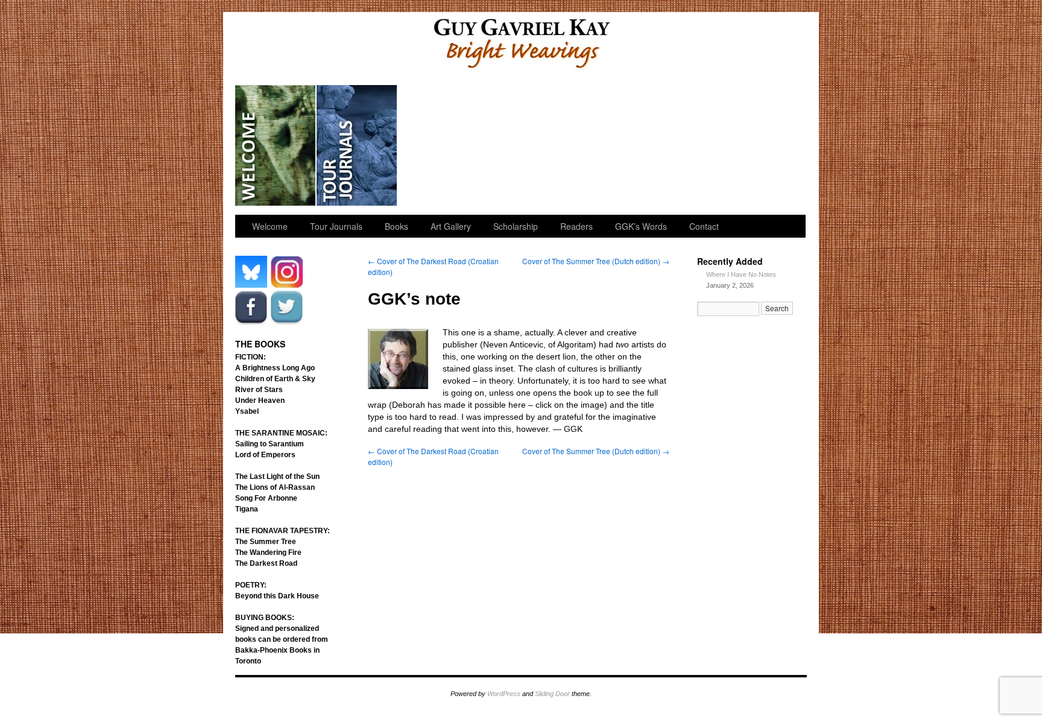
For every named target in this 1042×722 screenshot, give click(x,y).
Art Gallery (438, 145)
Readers (601, 145)
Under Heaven (260, 400)
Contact (704, 226)
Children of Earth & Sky (275, 379)
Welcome (276, 145)
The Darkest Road (266, 563)
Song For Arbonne (266, 498)
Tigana (246, 509)
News (683, 145)
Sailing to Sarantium (269, 444)
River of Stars (259, 389)
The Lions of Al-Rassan (275, 487)
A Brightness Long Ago (275, 368)
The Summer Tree (265, 541)
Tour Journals (357, 145)
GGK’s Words (764, 145)
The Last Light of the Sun (277, 476)
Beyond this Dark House (277, 596)
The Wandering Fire (268, 552)
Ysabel (247, 411)
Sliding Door (552, 693)
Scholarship (520, 145)
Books (396, 226)
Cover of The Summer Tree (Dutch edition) (595, 261)
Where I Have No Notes (741, 274)
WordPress (503, 693)
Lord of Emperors (265, 455)
